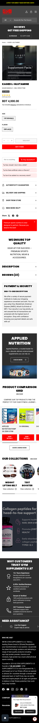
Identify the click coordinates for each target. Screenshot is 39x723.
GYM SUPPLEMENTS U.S (13, 718)
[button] (31, 11)
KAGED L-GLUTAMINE (13, 42)
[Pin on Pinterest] (17, 216)
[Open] (5, 717)
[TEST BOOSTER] (27, 471)
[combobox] (19, 20)
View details (9, 437)
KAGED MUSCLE (7, 88)
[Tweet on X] (9, 216)
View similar (18, 711)
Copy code (26, 36)
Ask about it (30, 711)
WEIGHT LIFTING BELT (10, 484)
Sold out (26, 140)
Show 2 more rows (19, 448)
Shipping (13, 105)
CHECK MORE (17, 360)
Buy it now (19, 147)
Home (4, 42)
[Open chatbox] (34, 719)
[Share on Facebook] (13, 216)
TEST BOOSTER (27, 484)
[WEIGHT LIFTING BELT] (9, 471)
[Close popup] (35, 697)
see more (19, 394)
